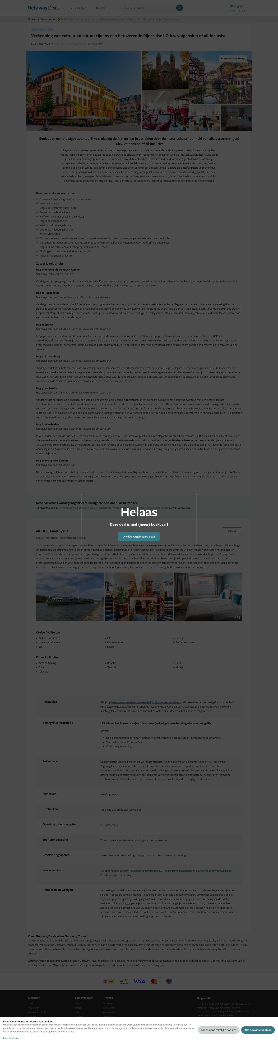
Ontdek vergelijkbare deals (139, 536)
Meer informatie (11, 1038)
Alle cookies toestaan (258, 1030)
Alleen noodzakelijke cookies (218, 1030)
